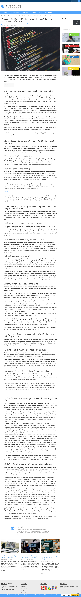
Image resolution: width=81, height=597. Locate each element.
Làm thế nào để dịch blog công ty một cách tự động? (10, 556)
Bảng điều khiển (48, 12)
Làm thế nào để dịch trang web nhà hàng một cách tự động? (49, 557)
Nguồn (6, 191)
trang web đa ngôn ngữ (42, 24)
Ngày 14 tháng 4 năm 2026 (47, 561)
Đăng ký (40, 12)
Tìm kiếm (64, 19)
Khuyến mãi (23, 592)
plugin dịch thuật (5, 25)
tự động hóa (33, 24)
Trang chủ (5, 12)
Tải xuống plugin (25, 12)
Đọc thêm (3, 570)
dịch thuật (51, 24)
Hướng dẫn (25, 24)
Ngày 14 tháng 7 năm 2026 (7, 559)
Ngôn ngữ (23, 590)
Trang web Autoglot (14, 12)
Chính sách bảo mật (64, 587)
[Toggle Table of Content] (11, 85)
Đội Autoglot (6, 24)
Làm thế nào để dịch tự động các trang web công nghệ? (29, 556)
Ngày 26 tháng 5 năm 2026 (27, 559)
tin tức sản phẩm (24, 588)
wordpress (13, 25)
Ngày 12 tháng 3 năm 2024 (16, 24)
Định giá (34, 12)
